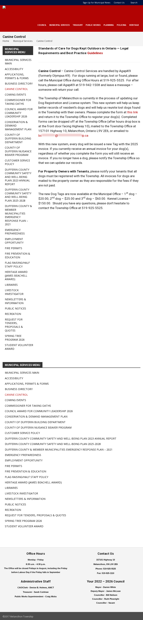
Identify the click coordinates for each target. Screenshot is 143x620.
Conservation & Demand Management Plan (36, 416)
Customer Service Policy (22, 433)
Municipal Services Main (22, 372)
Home (6, 41)
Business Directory (19, 83)
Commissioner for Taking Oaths (18, 101)
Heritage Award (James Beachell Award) (16, 275)
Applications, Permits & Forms (17, 76)
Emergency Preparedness (15, 231)
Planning (109, 25)
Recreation (13, 314)
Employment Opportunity (14, 240)
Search (134, 2)
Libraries (11, 284)
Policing (121, 25)
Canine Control (16, 89)
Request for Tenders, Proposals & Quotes (14, 325)
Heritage (134, 25)
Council (41, 25)
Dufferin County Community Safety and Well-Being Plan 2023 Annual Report (18, 177)
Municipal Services (59, 25)
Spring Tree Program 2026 (15, 337)
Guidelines (95, 53)
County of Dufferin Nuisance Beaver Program (18, 151)
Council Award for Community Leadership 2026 (19, 112)
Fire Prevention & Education (17, 255)
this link (132, 112)
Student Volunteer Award (24, 526)
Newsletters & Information (15, 301)
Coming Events (15, 94)
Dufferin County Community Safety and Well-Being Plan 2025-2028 (18, 195)
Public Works (93, 25)
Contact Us (119, 2)
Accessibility (14, 69)
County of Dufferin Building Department (18, 138)
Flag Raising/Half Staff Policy (17, 264)
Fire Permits (13, 248)
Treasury (78, 25)
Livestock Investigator (14, 292)
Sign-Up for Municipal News (96, 2)
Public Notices (15, 308)
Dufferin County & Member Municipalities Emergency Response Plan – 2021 (18, 215)
